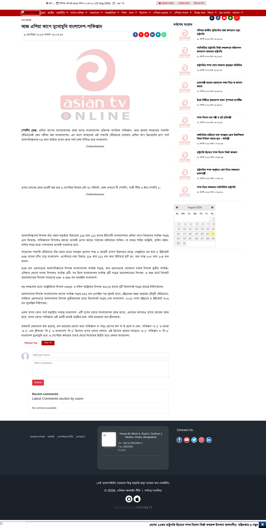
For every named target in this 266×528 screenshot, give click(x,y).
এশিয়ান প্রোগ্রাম (161, 13)
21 (207, 234)
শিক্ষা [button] (124, 13)
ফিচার (211, 13)
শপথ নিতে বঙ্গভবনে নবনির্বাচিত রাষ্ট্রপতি (216, 187)
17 (184, 234)
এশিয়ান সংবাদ (181, 13)
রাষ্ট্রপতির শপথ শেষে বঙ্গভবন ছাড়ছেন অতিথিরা (219, 65)
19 (196, 234)
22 (213, 234)
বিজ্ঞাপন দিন (199, 3)
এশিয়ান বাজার (167, 3)
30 (178, 243)
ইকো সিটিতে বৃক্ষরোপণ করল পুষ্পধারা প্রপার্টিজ (219, 100)
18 (190, 234)
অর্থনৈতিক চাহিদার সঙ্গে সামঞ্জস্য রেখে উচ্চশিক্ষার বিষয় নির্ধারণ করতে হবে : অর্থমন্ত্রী (220, 136)
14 (207, 229)
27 (202, 238)
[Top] (259, 506)
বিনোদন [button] (143, 13)
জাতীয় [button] (51, 13)
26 (196, 238)
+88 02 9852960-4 (133, 443)
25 (190, 238)
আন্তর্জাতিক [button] (111, 13)
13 (202, 229)
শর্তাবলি (51, 436)
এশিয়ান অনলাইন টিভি (128, 491)
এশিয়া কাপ (48, 343)
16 (178, 234)
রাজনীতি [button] (60, 13)
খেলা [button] (131, 13)
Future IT (144, 507)
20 (202, 234)
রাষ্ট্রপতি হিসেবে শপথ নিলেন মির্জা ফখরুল (217, 152)
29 (213, 238)
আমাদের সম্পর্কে (37, 436)
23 (178, 238)
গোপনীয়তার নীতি (65, 436)
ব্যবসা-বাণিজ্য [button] (78, 13)
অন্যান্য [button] (236, 13)
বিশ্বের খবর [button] (199, 13)
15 (213, 229)
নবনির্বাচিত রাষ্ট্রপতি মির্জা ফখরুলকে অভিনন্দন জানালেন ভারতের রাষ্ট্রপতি (219, 49)
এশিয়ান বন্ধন (184, 3)
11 (190, 229)
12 (196, 229)
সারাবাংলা (95, 13)
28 (207, 238)
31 (184, 243)
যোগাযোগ (80, 436)
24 (184, 238)
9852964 (128, 446)
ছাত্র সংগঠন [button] (224, 13)
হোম (43, 13)
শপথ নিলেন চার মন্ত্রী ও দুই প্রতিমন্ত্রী (214, 117)
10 (184, 229)
